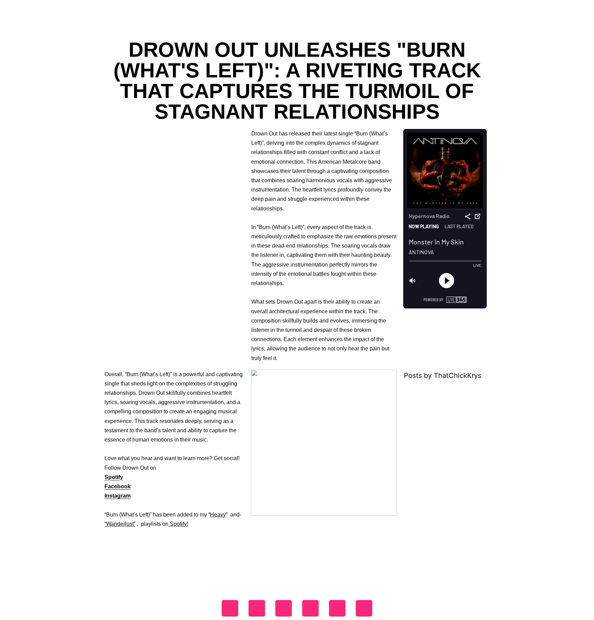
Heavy (218, 515)
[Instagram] (257, 608)
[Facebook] (230, 608)
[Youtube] (310, 608)
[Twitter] (283, 608)
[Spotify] (337, 608)
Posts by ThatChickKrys (442, 375)
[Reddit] (364, 608)
